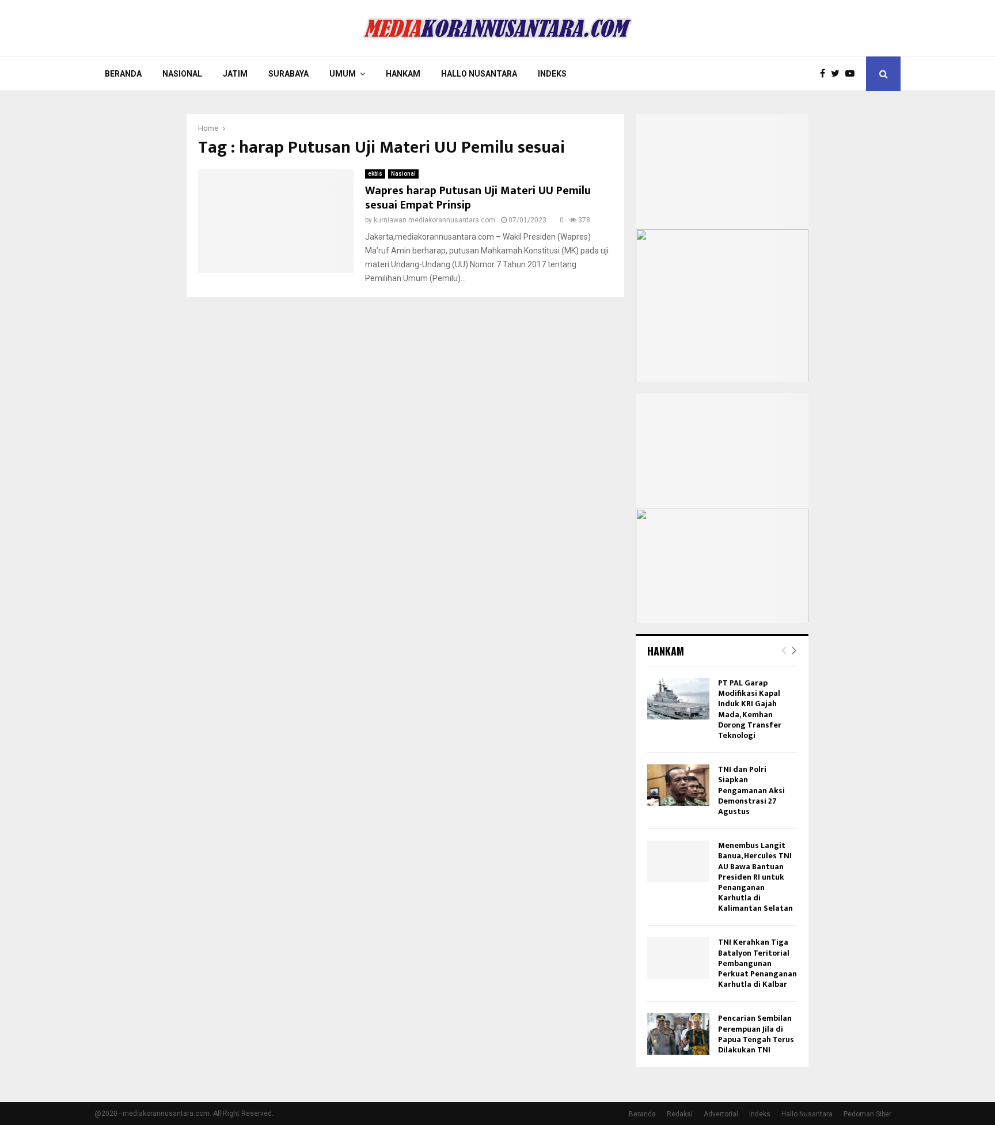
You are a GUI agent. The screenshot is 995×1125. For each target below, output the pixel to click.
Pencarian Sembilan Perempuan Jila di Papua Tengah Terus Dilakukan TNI (756, 1034)
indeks (759, 1114)
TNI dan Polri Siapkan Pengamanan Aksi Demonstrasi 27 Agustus (751, 790)
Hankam (403, 73)
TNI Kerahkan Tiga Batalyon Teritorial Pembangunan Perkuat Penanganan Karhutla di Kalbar (757, 963)
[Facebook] (825, 74)
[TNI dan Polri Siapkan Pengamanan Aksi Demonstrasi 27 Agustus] (678, 785)
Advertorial (721, 1114)
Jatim (235, 73)
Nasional (182, 73)
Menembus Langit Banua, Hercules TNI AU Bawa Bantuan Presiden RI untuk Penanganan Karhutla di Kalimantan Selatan (755, 877)
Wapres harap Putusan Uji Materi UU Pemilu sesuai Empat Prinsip (478, 198)
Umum (342, 73)
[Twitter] (838, 74)
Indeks (552, 73)
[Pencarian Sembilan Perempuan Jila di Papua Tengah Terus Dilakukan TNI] (678, 1034)
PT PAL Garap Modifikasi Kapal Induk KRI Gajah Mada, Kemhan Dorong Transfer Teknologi (749, 709)
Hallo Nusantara (479, 73)
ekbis (375, 174)
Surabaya (288, 73)
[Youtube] (852, 74)
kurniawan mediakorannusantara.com (434, 220)
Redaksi (680, 1114)
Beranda (123, 73)
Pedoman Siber (867, 1114)
